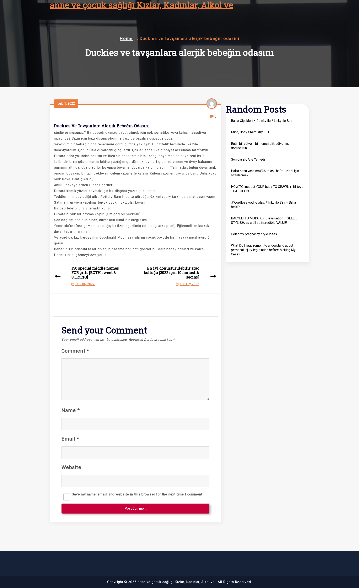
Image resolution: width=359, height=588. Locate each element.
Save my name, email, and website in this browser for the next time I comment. (137, 494)
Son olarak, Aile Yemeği (248, 159)
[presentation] (57, 276)
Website (71, 467)
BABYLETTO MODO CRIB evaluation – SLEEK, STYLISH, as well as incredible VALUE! (264, 220)
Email (70, 439)
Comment (75, 351)
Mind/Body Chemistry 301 (250, 132)
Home (126, 38)
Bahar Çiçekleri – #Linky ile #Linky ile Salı (261, 121)
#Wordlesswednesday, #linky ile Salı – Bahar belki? (264, 205)
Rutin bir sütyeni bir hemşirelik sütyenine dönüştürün (260, 146)
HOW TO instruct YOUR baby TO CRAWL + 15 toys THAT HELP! (267, 189)
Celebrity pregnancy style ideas (254, 234)
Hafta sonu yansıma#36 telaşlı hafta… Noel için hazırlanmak (265, 173)
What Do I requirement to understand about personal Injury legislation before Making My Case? (263, 250)
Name (70, 410)
